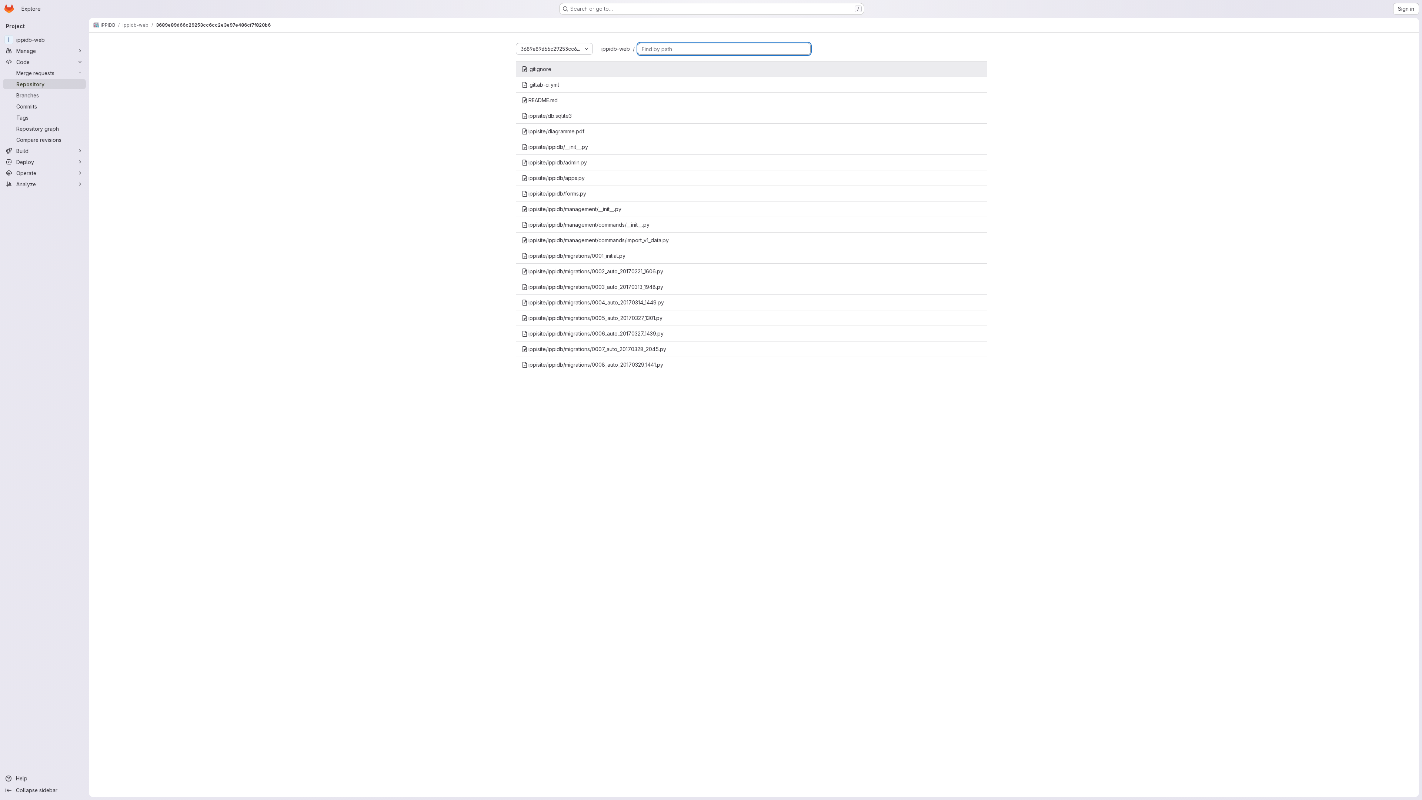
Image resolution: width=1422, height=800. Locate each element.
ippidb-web (615, 49)
